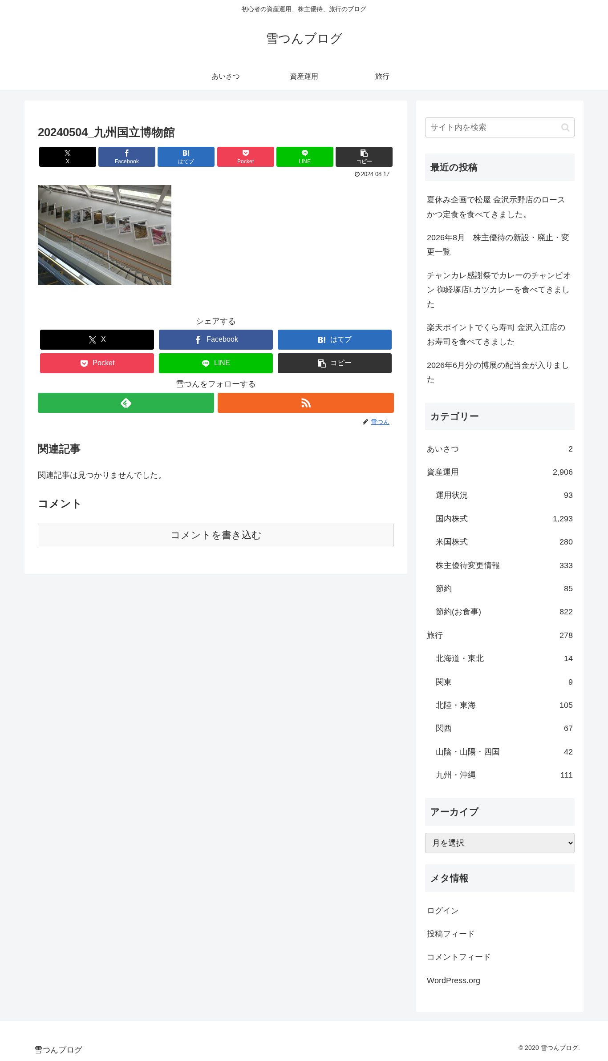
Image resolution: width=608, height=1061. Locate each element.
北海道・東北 (504, 658)
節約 (504, 588)
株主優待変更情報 (504, 565)
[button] (364, 157)
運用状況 (504, 495)
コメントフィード (459, 956)
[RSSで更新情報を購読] (306, 403)
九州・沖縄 (504, 775)
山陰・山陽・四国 (504, 751)
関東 (504, 682)
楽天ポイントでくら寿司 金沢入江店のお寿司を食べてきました (496, 334)
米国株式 (504, 541)
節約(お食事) (504, 611)
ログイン (443, 910)
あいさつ (500, 448)
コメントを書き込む (216, 535)
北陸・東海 (504, 705)
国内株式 (504, 518)
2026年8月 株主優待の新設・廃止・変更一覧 (498, 244)
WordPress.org (453, 980)
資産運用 (500, 472)
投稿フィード (451, 933)
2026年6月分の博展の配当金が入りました (498, 372)
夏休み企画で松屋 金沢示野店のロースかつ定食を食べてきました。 (496, 206)
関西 (504, 728)
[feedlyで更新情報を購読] (126, 403)
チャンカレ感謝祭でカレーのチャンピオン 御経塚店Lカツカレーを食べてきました (499, 290)
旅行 (500, 635)
